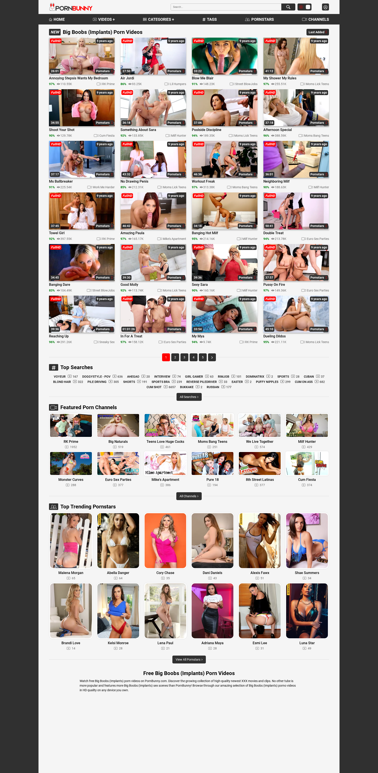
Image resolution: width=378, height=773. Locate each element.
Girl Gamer (199, 376)
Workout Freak (203, 181)
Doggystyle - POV (102, 376)
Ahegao (138, 376)
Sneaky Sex (107, 342)
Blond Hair (68, 382)
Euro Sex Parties (318, 239)
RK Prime (108, 84)
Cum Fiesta (107, 135)
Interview (167, 376)
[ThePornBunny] (71, 7)
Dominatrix (259, 376)
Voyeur (66, 376)
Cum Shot (161, 387)
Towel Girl (57, 233)
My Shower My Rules (279, 78)
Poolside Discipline (206, 130)
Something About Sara (138, 130)
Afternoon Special (277, 130)
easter (242, 382)
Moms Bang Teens (316, 135)
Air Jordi (127, 78)
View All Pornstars (188, 659)
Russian (219, 387)
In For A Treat (131, 336)
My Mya (198, 336)
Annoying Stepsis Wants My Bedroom (78, 78)
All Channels (188, 496)
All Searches (188, 397)
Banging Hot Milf (205, 233)
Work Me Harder (104, 187)
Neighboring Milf (276, 181)
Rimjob (230, 376)
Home (59, 19)
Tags (212, 19)
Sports (288, 376)
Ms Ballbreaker (61, 181)
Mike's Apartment (174, 239)
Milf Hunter (178, 135)
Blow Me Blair (203, 78)
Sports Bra (167, 382)
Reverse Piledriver (206, 382)
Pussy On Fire (274, 285)
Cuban (314, 376)
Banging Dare (59, 285)
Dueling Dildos (274, 336)
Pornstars (262, 19)
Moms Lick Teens (317, 84)
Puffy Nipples (273, 382)
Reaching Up (59, 336)
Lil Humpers (178, 84)
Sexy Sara (200, 285)
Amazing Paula (132, 233)
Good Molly (129, 285)
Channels (318, 19)
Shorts (135, 382)
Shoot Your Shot (61, 130)
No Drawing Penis (134, 181)
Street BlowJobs (246, 84)
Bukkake (191, 387)
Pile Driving (103, 382)
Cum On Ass (310, 382)
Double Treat (273, 233)
